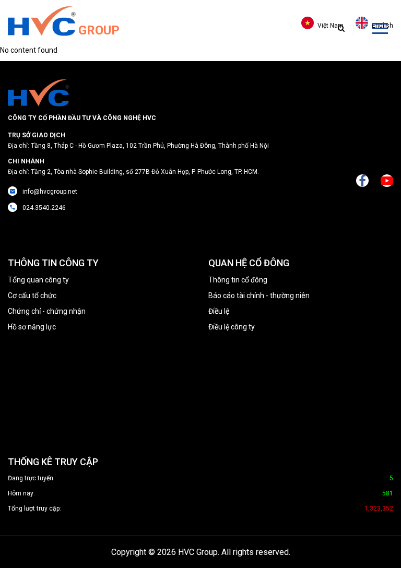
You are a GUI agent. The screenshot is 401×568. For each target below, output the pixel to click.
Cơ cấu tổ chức (32, 295)
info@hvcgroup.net (49, 191)
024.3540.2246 (44, 207)
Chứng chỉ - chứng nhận (47, 311)
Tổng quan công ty (38, 280)
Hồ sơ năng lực (32, 327)
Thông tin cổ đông (237, 280)
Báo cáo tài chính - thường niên (259, 295)
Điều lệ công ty (231, 327)
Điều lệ (218, 311)
